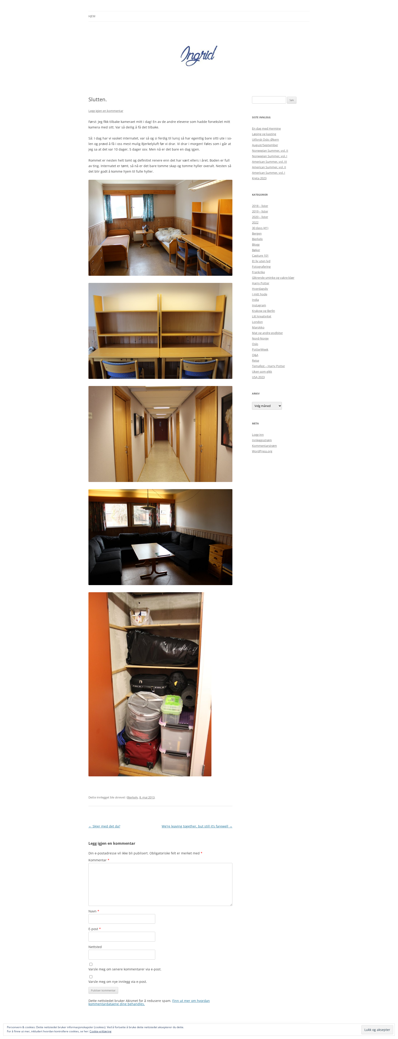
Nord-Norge (260, 338)
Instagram (259, 305)
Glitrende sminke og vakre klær (273, 278)
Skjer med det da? (104, 826)
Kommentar (98, 860)
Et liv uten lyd (261, 261)
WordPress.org (262, 451)
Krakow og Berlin (263, 311)
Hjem (91, 16)
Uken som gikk (262, 371)
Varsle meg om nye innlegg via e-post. (117, 981)
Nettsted (95, 947)
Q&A (255, 355)
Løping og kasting (264, 134)
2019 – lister (260, 211)
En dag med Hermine (266, 128)
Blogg (256, 244)
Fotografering (261, 266)
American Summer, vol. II (269, 167)
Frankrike (258, 272)
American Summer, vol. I (268, 173)
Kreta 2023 (259, 178)
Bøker (256, 250)
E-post (94, 929)
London (257, 322)
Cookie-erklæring (100, 1031)
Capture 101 (260, 255)
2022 (255, 222)
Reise (255, 360)
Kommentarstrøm (264, 446)
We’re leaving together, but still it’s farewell (197, 826)
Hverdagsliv (260, 289)
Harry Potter (260, 283)
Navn (93, 911)
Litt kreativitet (261, 316)
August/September (265, 145)
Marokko (258, 327)
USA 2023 (258, 377)
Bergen (257, 233)
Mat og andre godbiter (267, 333)
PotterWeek (260, 349)
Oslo (255, 344)
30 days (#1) (260, 228)
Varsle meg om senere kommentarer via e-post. (124, 969)
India (255, 300)
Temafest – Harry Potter (268, 366)
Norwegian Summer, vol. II (270, 150)
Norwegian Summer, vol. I (269, 156)
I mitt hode (259, 294)
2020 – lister (260, 217)
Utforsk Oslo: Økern (265, 139)
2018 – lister (260, 206)
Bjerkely (132, 797)
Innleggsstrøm (262, 440)
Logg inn (258, 434)
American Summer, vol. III (269, 162)
